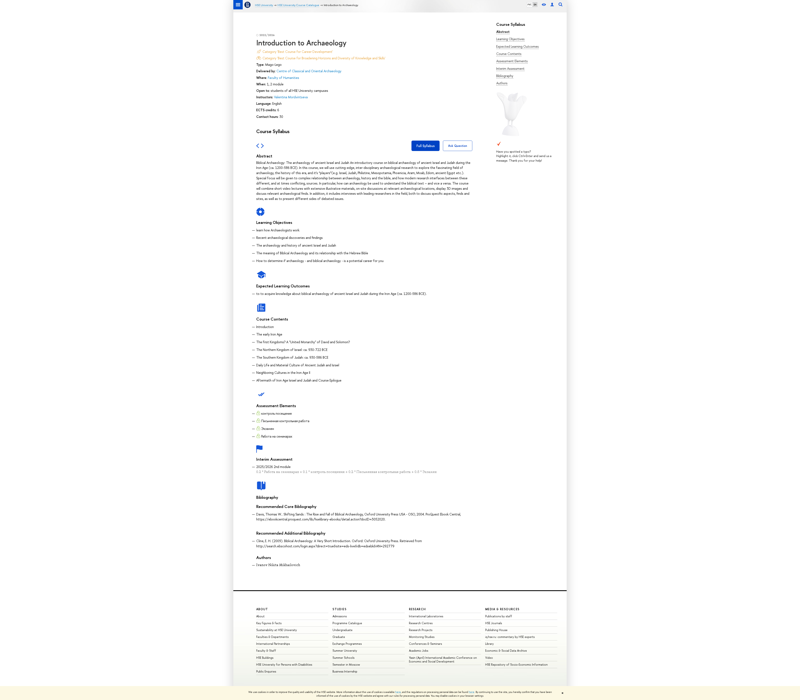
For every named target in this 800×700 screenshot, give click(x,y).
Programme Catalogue (347, 623)
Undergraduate (342, 630)
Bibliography (504, 76)
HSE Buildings (264, 658)
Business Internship (344, 671)
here (398, 692)
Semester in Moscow (346, 664)
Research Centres (420, 623)
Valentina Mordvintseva (291, 97)
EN (535, 4)
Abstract (503, 31)
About (262, 609)
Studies (339, 609)
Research (417, 609)
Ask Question (457, 146)
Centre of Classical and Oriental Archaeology (308, 71)
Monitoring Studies (421, 637)
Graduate (338, 637)
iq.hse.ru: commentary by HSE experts (510, 637)
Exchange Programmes (347, 644)
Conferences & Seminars (425, 644)
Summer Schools (343, 658)
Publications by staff (498, 616)
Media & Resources (502, 609)
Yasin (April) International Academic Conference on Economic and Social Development (443, 659)
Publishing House (496, 630)
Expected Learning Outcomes (517, 46)
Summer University (344, 651)
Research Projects (420, 630)
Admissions (339, 616)
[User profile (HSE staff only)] (552, 4)
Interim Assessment (510, 68)
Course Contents (508, 53)
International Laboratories (426, 616)
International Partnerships (273, 644)
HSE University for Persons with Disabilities (284, 664)
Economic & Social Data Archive (506, 651)
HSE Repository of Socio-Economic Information (516, 664)
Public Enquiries (266, 671)
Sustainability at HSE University (276, 630)
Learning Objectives (510, 39)
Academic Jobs (418, 651)
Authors (502, 83)
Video (489, 658)
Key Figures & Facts (268, 623)
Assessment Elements (512, 61)
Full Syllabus (425, 145)
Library (489, 644)
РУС (530, 4)
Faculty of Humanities (283, 77)
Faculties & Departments (272, 637)
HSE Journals (493, 623)
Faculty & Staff (266, 651)
